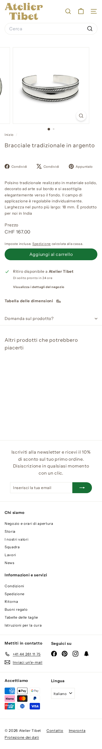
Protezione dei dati (22, 737)
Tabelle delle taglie (21, 617)
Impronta (77, 730)
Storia (10, 531)
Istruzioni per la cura (23, 625)
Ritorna (11, 601)
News (9, 563)
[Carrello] (81, 11)
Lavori (10, 555)
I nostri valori (17, 539)
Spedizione (41, 244)
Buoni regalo (16, 609)
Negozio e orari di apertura (29, 523)
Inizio (9, 135)
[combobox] (51, 29)
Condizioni (14, 586)
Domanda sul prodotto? (29, 318)
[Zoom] (81, 116)
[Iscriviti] (82, 487)
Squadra (12, 547)
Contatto (55, 730)
